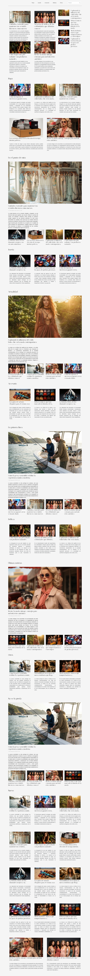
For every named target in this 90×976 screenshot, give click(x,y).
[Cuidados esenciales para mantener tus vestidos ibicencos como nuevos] (20, 17)
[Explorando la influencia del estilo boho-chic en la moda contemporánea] (63, 12)
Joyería (39, 3)
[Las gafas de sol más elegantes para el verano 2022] (20, 395)
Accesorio (47, 3)
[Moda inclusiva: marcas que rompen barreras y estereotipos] (63, 33)
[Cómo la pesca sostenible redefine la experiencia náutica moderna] (35, 368)
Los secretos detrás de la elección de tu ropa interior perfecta (35, 242)
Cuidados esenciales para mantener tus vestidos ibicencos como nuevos (18, 26)
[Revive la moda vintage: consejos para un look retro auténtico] (45, 47)
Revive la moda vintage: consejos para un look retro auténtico (44, 56)
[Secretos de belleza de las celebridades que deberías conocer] (45, 17)
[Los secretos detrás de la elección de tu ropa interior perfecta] (26, 127)
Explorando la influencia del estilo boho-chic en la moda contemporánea (76, 14)
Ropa (33, 3)
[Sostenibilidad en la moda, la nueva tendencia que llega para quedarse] (45, 666)
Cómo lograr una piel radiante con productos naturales (18, 56)
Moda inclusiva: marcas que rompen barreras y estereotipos (76, 33)
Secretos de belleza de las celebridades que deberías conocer (44, 26)
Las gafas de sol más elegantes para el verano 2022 (19, 403)
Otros (61, 3)
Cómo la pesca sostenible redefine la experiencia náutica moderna (35, 376)
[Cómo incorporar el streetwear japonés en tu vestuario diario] (20, 89)
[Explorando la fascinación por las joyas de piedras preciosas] (63, 41)
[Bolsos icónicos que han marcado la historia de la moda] (63, 22)
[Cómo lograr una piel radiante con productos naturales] (20, 47)
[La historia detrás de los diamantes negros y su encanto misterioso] (16, 234)
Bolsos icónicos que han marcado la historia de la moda (76, 24)
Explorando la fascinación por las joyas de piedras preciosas (76, 42)
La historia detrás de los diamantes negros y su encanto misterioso (16, 242)
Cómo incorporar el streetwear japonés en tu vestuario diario (18, 99)
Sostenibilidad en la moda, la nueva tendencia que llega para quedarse (44, 675)
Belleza (54, 3)
